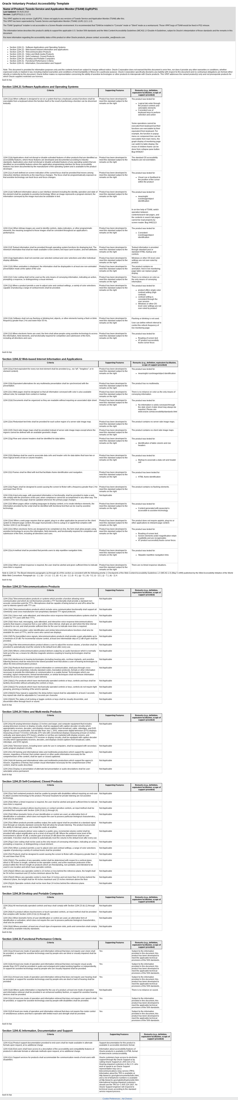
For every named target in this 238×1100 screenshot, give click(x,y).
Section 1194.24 (17, 54)
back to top (7, 80)
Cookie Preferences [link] (111, 1099)
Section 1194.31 (17, 61)
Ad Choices (127, 1099)
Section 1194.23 (17, 52)
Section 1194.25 (17, 56)
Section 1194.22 (17, 49)
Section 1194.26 (17, 59)
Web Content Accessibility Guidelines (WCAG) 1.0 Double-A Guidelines (135, 30)
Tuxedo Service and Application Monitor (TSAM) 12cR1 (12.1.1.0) (63, 21)
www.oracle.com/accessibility (114, 1053)
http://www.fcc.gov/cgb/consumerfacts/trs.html (119, 1075)
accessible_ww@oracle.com (112, 37)
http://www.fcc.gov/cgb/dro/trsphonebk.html (120, 1080)
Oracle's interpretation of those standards (194, 30)
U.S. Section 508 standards (84, 30)
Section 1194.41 (17, 63)
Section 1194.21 (17, 47)
